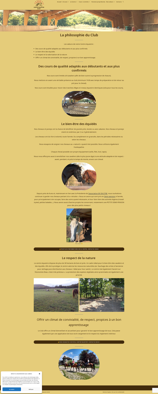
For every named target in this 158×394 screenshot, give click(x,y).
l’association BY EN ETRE (97, 193)
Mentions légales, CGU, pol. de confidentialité (113, 392)
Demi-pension (109, 196)
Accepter (11, 389)
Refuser (31, 389)
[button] (39, 374)
